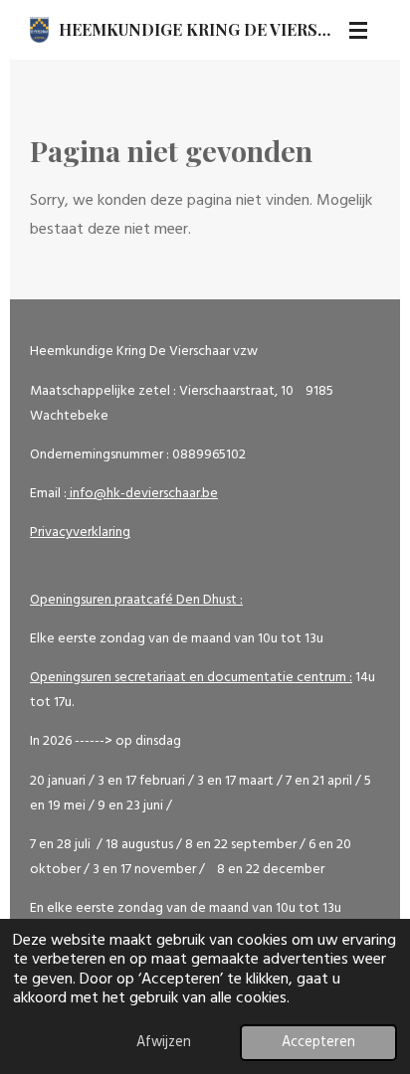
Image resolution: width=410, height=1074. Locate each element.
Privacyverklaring (80, 532)
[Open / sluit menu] (358, 30)
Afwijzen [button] (163, 1042)
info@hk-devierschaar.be (142, 493)
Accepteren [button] (318, 1042)
